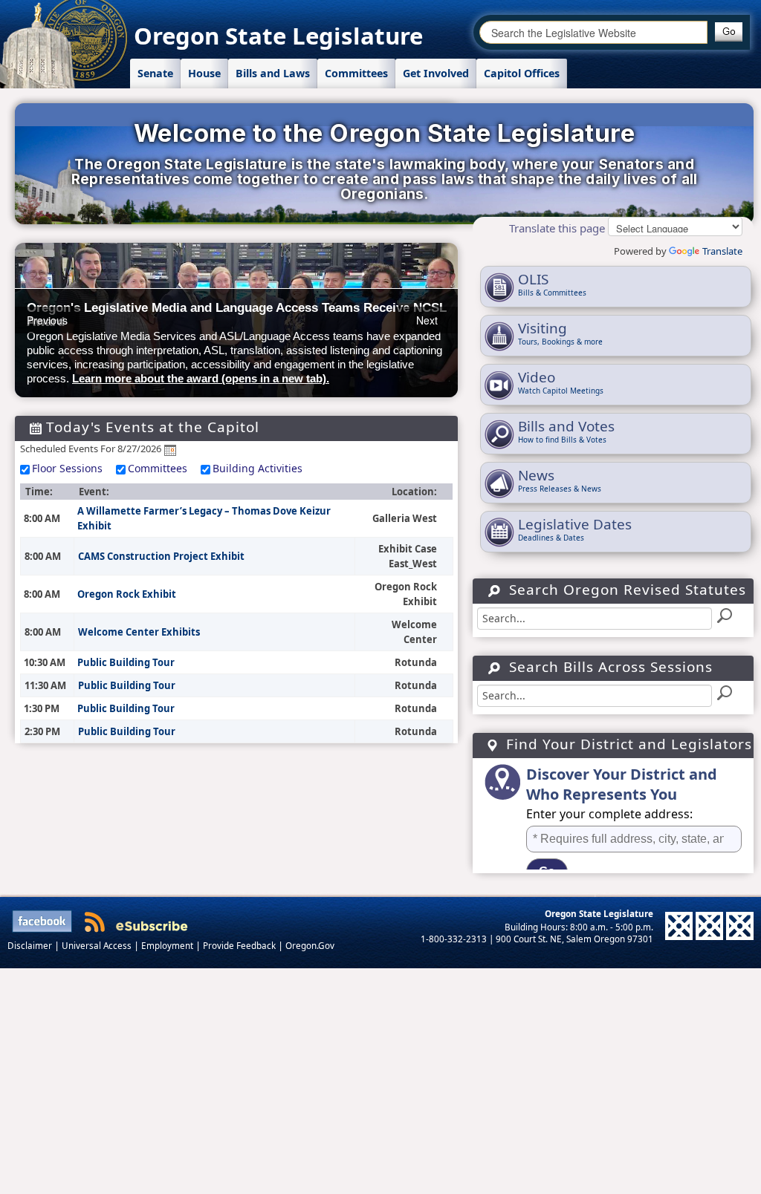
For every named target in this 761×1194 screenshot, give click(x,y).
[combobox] (593, 32)
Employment (168, 945)
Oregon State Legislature (278, 35)
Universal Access (98, 945)
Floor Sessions (67, 468)
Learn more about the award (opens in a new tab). (200, 378)
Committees (157, 468)
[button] (728, 32)
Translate (722, 251)
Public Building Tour (126, 662)
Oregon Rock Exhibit (126, 594)
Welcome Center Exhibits (139, 632)
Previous (47, 320)
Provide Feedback (240, 945)
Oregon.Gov (309, 945)
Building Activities (257, 468)
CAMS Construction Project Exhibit (161, 556)
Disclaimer (30, 945)
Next (427, 320)
